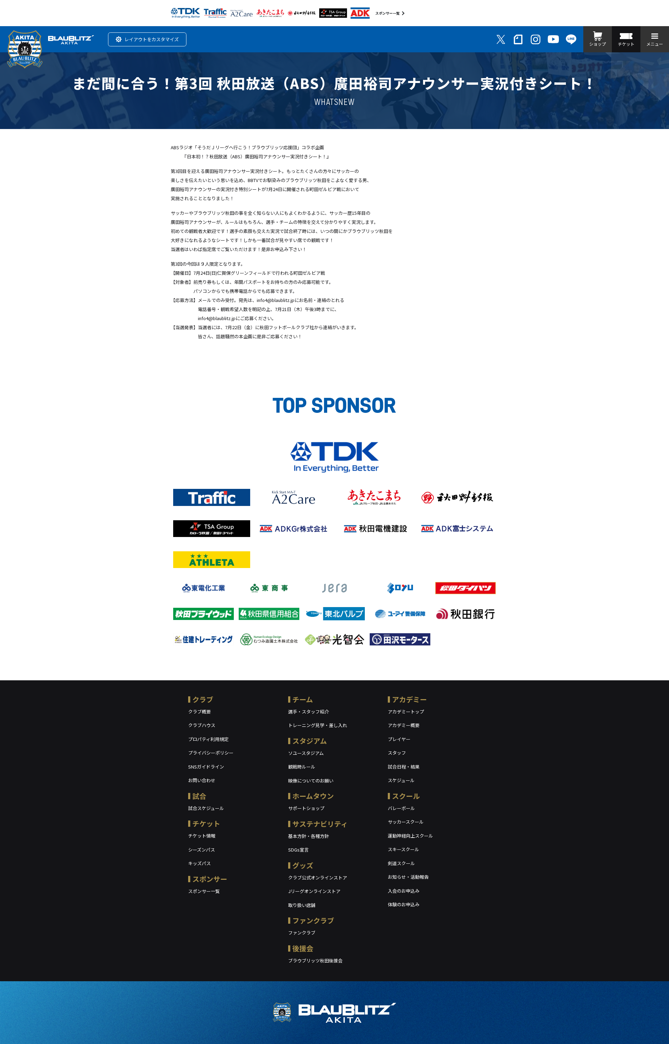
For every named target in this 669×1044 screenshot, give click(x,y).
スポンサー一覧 (387, 13)
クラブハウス (201, 725)
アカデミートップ (406, 711)
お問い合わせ (201, 780)
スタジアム (309, 741)
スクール (406, 796)
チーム (302, 699)
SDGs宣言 (298, 849)
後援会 (302, 948)
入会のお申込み (404, 890)
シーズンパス (201, 849)
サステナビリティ (320, 824)
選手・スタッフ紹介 (308, 711)
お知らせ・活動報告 (408, 876)
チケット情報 (201, 835)
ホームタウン (313, 796)
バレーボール (401, 808)
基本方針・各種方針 (308, 836)
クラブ (202, 699)
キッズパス (199, 863)
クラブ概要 (199, 711)
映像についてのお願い (310, 780)
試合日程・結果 (404, 766)
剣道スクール (401, 863)
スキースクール (403, 849)
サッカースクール (406, 821)
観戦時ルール (301, 766)
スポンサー (209, 879)
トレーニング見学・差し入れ (317, 725)
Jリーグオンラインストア (314, 891)
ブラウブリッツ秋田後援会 (315, 960)
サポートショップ (306, 808)
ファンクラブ (313, 920)
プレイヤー (399, 739)
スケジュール (401, 780)
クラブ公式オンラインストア (317, 877)
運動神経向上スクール (410, 835)
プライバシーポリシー (210, 752)
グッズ (302, 865)
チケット (206, 823)
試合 (199, 796)
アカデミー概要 (404, 725)
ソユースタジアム (306, 753)
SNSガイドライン (206, 766)
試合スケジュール (206, 808)
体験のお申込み (404, 904)
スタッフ (397, 752)
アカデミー (409, 699)
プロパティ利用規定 (208, 739)
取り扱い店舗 (301, 905)
